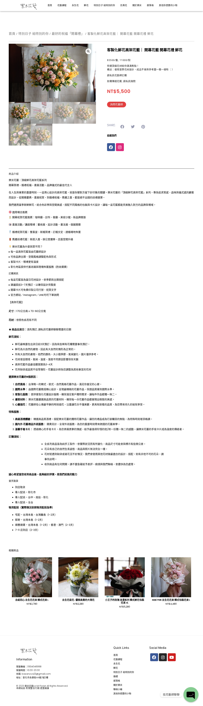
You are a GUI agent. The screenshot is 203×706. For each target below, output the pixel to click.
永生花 (75, 5)
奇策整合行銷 (32, 688)
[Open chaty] (190, 694)
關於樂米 (137, 5)
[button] (88, 51)
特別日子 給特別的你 (104, 5)
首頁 (50, 5)
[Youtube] (172, 657)
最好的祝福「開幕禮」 (68, 34)
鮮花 (86, 5)
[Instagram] (120, 147)
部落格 (150, 5)
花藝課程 (62, 5)
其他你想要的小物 (168, 5)
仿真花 (123, 5)
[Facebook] (111, 147)
